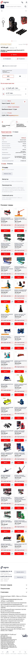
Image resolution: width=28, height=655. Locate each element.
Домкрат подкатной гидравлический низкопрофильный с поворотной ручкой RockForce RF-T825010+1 (7, 244)
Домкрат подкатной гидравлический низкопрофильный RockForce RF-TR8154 (19, 244)
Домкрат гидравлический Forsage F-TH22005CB (7, 454)
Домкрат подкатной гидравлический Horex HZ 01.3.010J (7, 219)
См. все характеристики (7, 83)
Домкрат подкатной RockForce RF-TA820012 (6, 545)
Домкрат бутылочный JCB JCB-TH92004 (20, 545)
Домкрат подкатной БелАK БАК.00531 (7, 431)
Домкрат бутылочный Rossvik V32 (19, 337)
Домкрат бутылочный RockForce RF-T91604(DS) (20, 521)
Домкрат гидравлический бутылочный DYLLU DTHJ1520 (20, 385)
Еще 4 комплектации (19, 226)
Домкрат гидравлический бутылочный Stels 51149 (20, 408)
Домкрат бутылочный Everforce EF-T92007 (19, 431)
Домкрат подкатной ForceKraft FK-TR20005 (19, 476)
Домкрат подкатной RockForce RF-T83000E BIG (6, 522)
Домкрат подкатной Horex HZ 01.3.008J (7, 385)
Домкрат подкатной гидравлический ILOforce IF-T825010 (20, 267)
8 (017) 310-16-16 (6, 576)
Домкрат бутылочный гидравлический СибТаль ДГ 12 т (20, 219)
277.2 (8, 79)
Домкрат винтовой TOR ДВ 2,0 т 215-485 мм (19, 315)
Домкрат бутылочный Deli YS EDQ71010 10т (7, 315)
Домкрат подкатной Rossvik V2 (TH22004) (6, 337)
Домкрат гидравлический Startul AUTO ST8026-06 (20, 291)
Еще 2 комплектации (19, 297)
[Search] (25, 6)
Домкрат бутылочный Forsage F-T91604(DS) (19, 454)
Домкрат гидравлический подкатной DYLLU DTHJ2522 (7, 408)
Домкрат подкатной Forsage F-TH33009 (5, 476)
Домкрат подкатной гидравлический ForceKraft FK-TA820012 (20, 498)
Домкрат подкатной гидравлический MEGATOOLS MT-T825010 (7, 267)
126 (20, 76)
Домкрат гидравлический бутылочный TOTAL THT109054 (7, 362)
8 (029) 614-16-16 (6, 571)
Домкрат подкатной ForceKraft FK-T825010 (6, 498)
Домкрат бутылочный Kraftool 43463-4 (6, 291)
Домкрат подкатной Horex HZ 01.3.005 (20, 361)
